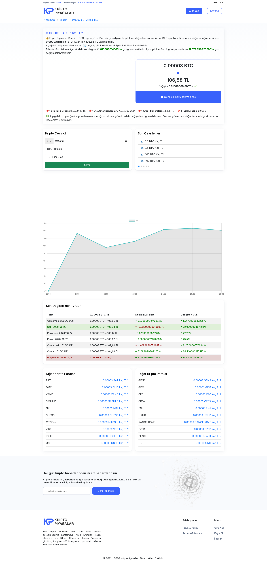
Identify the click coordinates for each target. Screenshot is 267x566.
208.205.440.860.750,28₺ (90, 2)
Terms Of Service (192, 533)
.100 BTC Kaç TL (154, 154)
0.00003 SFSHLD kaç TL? (113, 401)
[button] (139, 166)
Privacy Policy (190, 528)
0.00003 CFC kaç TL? (208, 394)
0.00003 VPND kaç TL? (115, 394)
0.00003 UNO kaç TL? (208, 443)
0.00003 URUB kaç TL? (207, 415)
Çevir (87, 165)
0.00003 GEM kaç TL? (208, 387)
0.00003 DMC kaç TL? (115, 387)
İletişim (218, 538)
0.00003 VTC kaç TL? (116, 429)
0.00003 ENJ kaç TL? (208, 408)
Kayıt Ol (214, 11)
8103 (58, 2)
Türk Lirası (217, 2)
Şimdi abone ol (106, 491)
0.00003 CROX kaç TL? (207, 401)
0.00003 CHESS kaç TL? (114, 415)
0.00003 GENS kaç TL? (207, 380)
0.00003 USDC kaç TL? (115, 443)
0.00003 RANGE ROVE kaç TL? (202, 422)
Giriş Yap (194, 11)
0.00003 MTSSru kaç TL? (113, 422)
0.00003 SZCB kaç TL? (207, 429)
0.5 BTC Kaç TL (153, 147)
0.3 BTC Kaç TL (153, 141)
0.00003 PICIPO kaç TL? (114, 436)
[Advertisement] (89, 81)
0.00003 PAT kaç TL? (116, 380)
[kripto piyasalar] (59, 11)
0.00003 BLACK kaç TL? (206, 436)
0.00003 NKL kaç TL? (116, 408)
